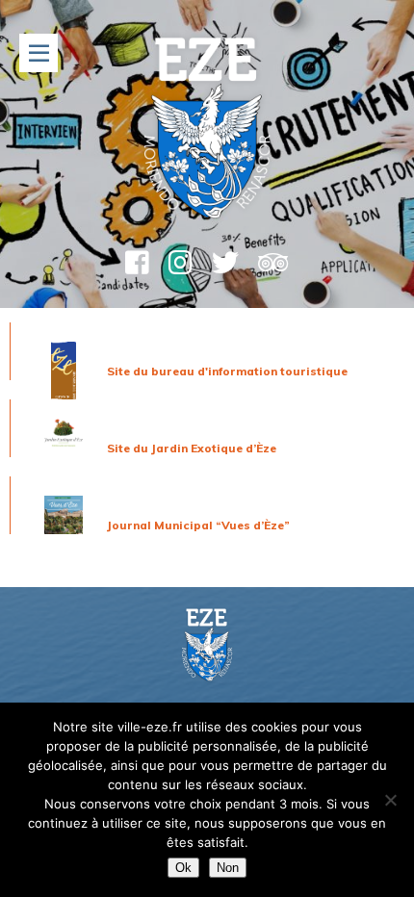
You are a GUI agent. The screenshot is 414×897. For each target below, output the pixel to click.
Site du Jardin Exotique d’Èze (191, 448)
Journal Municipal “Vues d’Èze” (198, 525)
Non (228, 867)
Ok (183, 867)
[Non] (390, 799)
